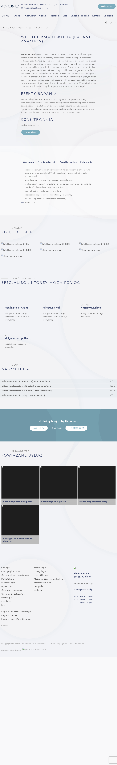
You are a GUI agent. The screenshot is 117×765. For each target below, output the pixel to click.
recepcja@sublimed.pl (83, 590)
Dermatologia (7, 579)
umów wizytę (106, 6)
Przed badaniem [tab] (68, 162)
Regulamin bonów (9, 615)
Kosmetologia (40, 568)
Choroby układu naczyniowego (15, 575)
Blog (3, 605)
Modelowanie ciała (42, 583)
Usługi (12, 28)
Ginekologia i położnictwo (13, 594)
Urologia (38, 590)
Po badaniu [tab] (86, 162)
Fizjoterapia (6, 586)
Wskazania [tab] (28, 162)
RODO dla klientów (76, 644)
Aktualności (6, 601)
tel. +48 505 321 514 (83, 600)
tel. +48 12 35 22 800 (83, 596)
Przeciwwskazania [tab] (46, 162)
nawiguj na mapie (82, 584)
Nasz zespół (6, 598)
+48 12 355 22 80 (76, 428)
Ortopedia (39, 586)
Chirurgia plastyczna (10, 571)
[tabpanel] (58, 185)
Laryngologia (40, 571)
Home (5, 28)
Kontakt (4, 626)
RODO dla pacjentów (59, 644)
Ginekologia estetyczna (12, 590)
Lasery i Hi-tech (41, 575)
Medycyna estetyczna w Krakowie (49, 579)
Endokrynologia (8, 583)
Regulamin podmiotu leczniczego (16, 612)
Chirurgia (5, 568)
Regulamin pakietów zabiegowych (16, 619)
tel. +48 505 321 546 (83, 603)
